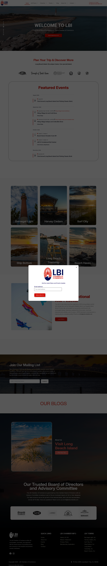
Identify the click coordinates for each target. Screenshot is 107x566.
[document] (53, 283)
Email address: (38, 286)
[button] (76, 267)
